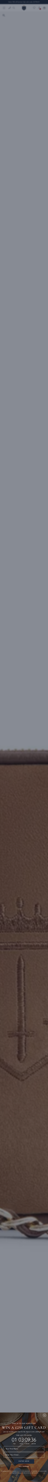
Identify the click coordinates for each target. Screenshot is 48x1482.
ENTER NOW (24, 1461)
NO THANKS (24, 1466)
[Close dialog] (44, 1415)
